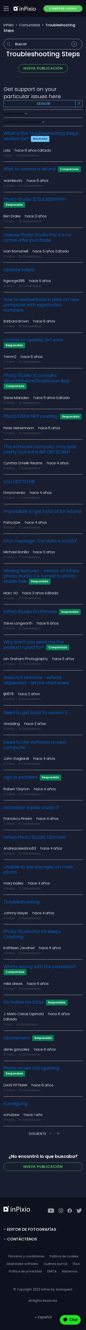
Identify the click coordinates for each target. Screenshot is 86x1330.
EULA (76, 1264)
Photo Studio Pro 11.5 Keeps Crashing (32, 934)
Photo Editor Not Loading (31, 416)
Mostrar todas (14, 113)
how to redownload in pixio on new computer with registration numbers (41, 304)
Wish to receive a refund (30, 169)
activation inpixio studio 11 (31, 807)
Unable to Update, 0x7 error (33, 340)
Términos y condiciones (26, 1256)
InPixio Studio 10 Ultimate (30, 611)
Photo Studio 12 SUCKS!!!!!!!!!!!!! (34, 199)
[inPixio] (25, 8)
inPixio (9, 25)
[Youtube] (51, 1210)
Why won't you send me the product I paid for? (34, 644)
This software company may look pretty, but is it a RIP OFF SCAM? (40, 449)
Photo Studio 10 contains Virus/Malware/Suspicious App (37, 378)
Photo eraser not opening (31, 1068)
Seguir (43, 103)
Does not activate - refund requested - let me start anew (36, 680)
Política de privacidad (25, 1271)
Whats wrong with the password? (40, 966)
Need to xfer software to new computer (35, 745)
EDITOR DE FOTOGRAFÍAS (31, 1229)
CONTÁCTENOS (22, 1239)
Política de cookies (64, 1256)
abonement (17, 1038)
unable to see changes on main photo (38, 869)
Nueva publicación (43, 68)
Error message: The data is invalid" (40, 541)
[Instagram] (61, 1210)
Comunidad (29, 25)
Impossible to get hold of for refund (42, 511)
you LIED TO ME (19, 481)
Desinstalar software (22, 1264)
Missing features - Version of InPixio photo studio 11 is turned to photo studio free (41, 576)
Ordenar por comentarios (22, 122)
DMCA (51, 1271)
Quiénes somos (55, 1264)
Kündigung (16, 1103)
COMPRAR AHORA (63, 8)
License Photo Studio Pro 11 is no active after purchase (37, 237)
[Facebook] (69, 1210)
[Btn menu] (6, 8)
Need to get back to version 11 (35, 712)
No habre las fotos (24, 1002)
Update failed (19, 270)
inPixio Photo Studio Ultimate (35, 837)
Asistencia (69, 1271)
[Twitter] (79, 1210)
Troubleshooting (21, 902)
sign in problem (20, 777)
